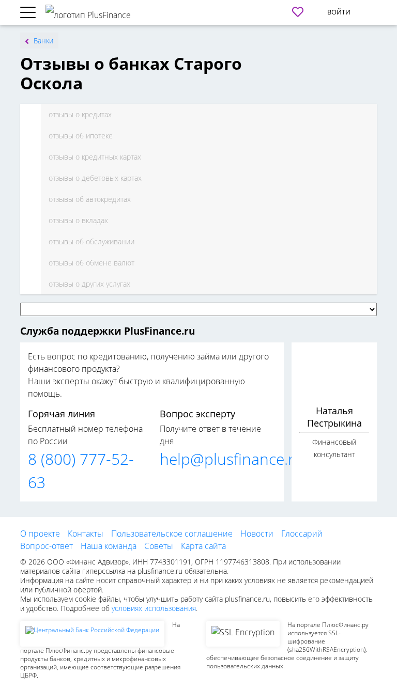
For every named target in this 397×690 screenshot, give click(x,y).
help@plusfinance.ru (231, 458)
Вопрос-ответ (46, 546)
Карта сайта (203, 546)
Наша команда (108, 546)
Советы (158, 546)
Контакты (85, 533)
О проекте (40, 533)
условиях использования (154, 608)
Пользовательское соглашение (172, 533)
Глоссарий (302, 533)
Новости (256, 533)
